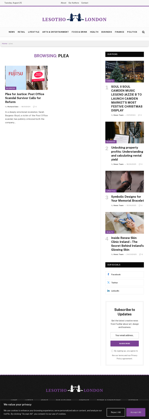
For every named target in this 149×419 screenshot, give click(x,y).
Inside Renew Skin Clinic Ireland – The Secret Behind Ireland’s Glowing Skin (127, 244)
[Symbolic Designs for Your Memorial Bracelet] (124, 181)
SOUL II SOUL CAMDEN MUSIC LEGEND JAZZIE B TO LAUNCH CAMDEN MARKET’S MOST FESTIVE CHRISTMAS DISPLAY (126, 98)
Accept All (136, 412)
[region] (74, 409)
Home (4, 44)
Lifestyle (33, 32)
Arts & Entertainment (55, 32)
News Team (119, 115)
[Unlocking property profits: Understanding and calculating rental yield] (124, 132)
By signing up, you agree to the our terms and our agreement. (125, 355)
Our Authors (74, 3)
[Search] (143, 32)
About (63, 3)
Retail (21, 32)
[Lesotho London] (74, 17)
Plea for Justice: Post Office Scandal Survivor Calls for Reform (24, 98)
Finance (119, 32)
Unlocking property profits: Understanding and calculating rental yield (127, 153)
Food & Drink (79, 32)
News (12, 32)
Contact (84, 3)
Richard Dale (13, 107)
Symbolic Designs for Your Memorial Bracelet (127, 198)
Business (106, 32)
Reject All (116, 412)
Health (94, 32)
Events (110, 81)
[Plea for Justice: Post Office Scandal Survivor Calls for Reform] (26, 78)
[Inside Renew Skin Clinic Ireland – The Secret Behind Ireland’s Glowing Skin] (124, 223)
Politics (132, 32)
